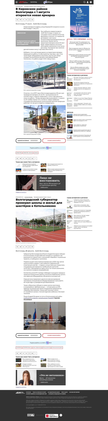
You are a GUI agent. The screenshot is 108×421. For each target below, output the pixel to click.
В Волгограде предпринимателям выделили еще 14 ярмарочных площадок (56, 170)
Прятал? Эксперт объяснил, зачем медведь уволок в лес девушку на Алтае (82, 89)
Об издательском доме (54, 392)
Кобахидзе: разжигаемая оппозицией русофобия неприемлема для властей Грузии (80, 56)
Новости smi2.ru (21, 192)
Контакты (28, 392)
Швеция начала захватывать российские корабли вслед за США (82, 115)
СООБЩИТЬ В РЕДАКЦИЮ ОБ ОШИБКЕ (57, 393)
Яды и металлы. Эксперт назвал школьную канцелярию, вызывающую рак (81, 217)
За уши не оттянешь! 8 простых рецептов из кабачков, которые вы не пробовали (83, 84)
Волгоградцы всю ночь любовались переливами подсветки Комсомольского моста (26, 360)
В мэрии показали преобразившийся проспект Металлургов (30, 365)
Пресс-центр (64, 392)
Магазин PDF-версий (74, 392)
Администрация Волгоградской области (26, 243)
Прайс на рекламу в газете (39, 392)
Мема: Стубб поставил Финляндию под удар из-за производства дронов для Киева (79, 62)
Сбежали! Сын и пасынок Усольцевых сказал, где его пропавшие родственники (83, 227)
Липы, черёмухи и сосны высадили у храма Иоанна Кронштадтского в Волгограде (55, 365)
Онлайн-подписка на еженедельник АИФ (36, 393)
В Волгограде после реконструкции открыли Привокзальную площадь (54, 360)
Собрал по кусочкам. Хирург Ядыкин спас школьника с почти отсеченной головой (83, 99)
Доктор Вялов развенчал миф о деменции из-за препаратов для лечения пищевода (79, 69)
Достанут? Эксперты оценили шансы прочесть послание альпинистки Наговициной (83, 78)
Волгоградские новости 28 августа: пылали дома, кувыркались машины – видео (80, 50)
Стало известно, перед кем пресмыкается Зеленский (80, 125)
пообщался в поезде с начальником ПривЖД (39, 298)
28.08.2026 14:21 (19, 197)
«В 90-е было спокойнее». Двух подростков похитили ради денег (82, 205)
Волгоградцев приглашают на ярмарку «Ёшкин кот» (55, 164)
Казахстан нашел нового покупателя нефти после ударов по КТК (82, 120)
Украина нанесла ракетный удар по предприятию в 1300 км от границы (82, 131)
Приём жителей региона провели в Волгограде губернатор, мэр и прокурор (42, 321)
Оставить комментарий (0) (54, 140)
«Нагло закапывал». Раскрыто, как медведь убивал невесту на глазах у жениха (82, 104)
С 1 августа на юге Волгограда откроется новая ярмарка (30, 170)
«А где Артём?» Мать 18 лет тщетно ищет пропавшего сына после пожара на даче (82, 94)
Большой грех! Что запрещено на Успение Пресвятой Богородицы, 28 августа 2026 (79, 43)
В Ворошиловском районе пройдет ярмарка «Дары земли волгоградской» (30, 165)
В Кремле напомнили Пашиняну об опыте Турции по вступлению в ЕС (82, 136)
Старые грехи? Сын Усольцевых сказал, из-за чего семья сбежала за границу (82, 222)
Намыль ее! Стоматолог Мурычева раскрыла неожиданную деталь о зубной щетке (82, 211)
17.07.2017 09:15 (19, 6)
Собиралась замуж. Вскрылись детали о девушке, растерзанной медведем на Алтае (82, 201)
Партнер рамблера (39, 415)
